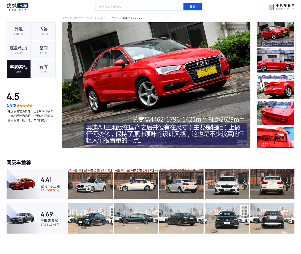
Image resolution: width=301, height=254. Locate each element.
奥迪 (102, 18)
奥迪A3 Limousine (132, 18)
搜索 (193, 6)
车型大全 (92, 18)
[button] (109, 85)
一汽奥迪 (114, 18)
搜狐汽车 (17, 7)
